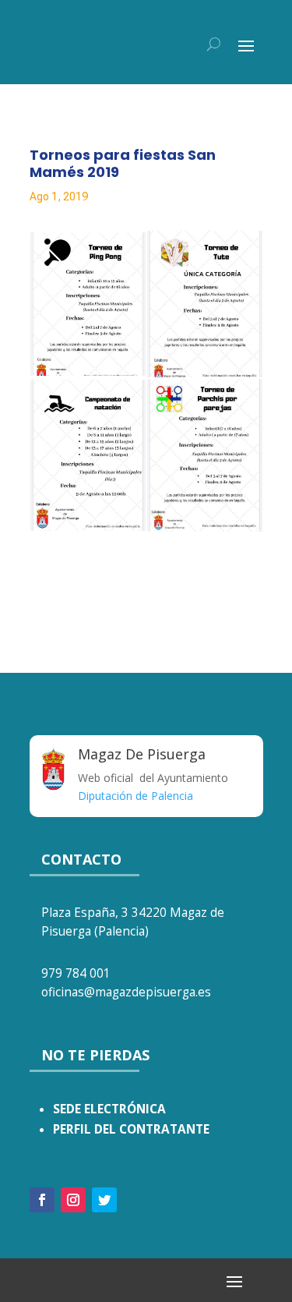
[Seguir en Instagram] (73, 1199)
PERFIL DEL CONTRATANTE (131, 1129)
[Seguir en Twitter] (104, 1199)
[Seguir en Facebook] (42, 1199)
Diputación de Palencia (135, 795)
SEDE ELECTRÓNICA (109, 1109)
